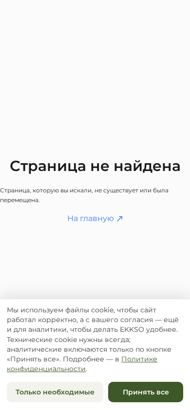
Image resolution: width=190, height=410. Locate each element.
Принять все (146, 392)
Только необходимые (55, 392)
